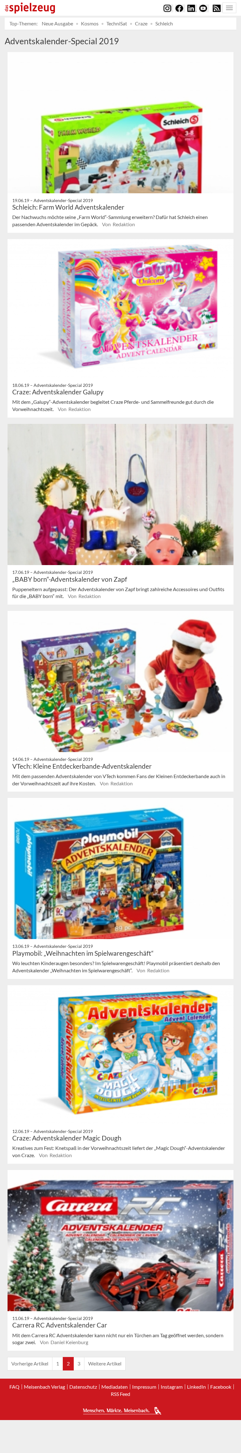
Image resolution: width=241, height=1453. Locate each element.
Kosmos (90, 23)
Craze (141, 23)
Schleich (164, 23)
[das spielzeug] (30, 8)
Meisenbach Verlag (44, 1386)
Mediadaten (114, 1386)
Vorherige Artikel (29, 1363)
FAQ (14, 1386)
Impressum (144, 1386)
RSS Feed (120, 1394)
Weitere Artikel (104, 1363)
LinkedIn (196, 1386)
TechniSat (116, 23)
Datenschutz (83, 1386)
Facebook (220, 1386)
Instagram (172, 1386)
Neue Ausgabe (57, 23)
